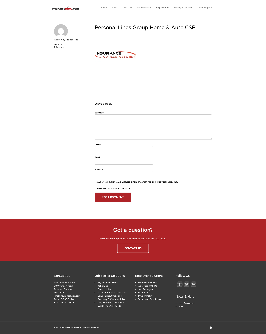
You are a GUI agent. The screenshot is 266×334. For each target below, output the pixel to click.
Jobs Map (127, 7)
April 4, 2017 (59, 44)
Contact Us (133, 248)
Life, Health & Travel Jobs (111, 302)
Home (104, 7)
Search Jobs (104, 289)
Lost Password (186, 303)
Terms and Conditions (149, 299)
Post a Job (143, 292)
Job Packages (145, 289)
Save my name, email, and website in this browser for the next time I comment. (137, 182)
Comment (99, 113)
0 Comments (59, 47)
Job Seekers (143, 7)
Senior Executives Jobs (110, 296)
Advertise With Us (147, 286)
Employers (161, 7)
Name (98, 145)
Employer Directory (183, 7)
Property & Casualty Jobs (111, 299)
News (114, 7)
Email (98, 157)
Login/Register (204, 7)
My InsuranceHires (108, 282)
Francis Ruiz (72, 39)
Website (99, 170)
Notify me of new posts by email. (114, 189)
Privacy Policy (145, 296)
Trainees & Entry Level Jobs (112, 292)
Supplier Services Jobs (109, 305)
